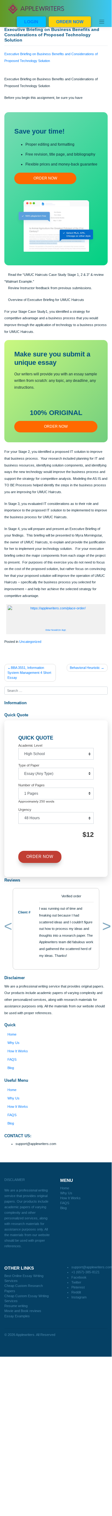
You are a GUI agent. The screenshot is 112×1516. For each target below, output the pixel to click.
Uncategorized (30, 641)
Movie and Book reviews (22, 1311)
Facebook (79, 1277)
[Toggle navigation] (101, 22)
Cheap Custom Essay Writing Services (26, 1298)
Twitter (76, 1282)
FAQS (11, 1059)
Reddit (76, 1292)
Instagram (79, 1297)
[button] (7, 927)
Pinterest (78, 1287)
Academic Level (30, 745)
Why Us (13, 1043)
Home (11, 1034)
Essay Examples (17, 1316)
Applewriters (25, 1335)
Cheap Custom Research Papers (23, 1288)
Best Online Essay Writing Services (23, 1278)
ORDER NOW (69, 21)
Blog (10, 1068)
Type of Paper (28, 765)
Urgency (24, 809)
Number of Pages (31, 785)
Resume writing (16, 1306)
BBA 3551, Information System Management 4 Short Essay (29, 672)
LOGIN (31, 21)
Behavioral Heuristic (85, 668)
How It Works (17, 1051)
